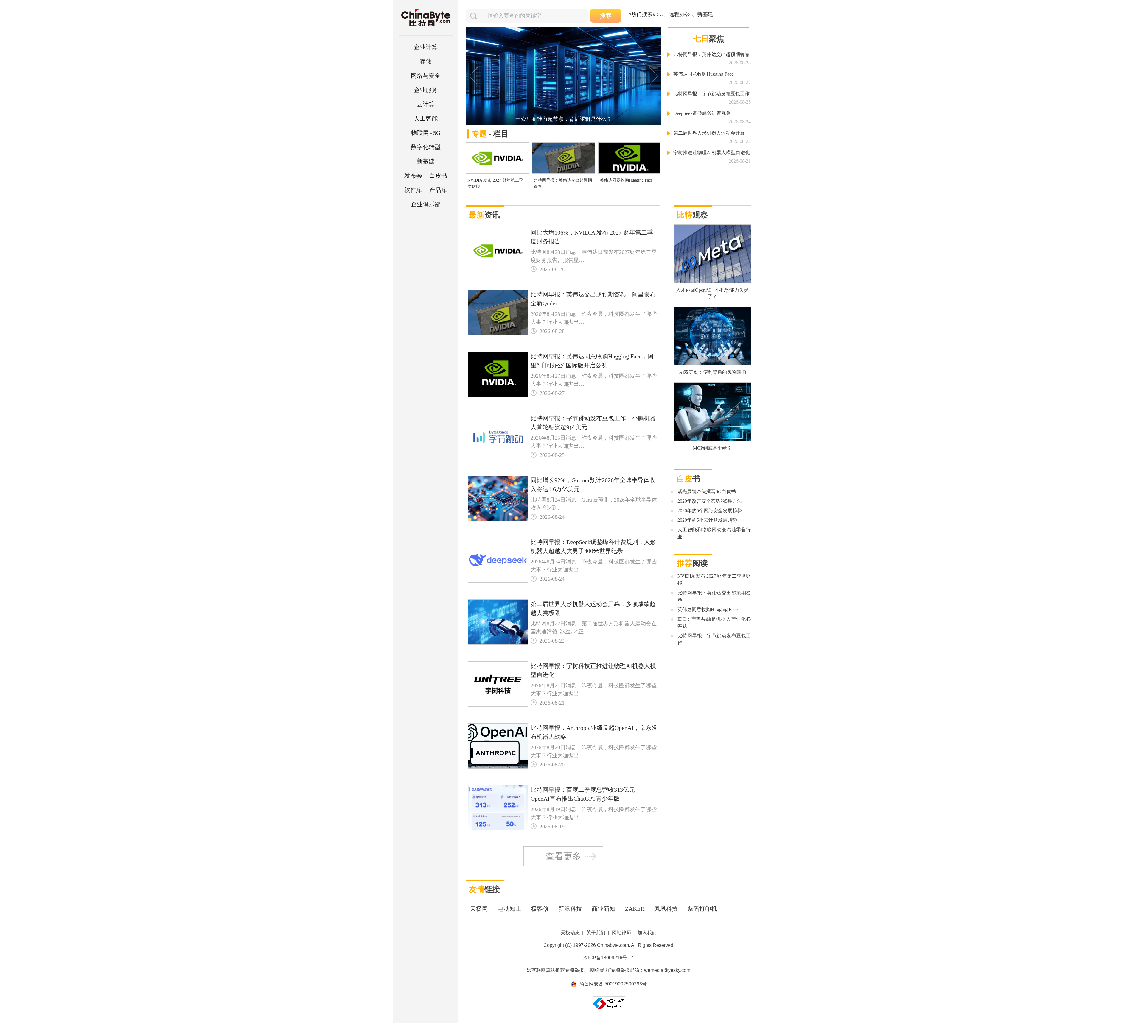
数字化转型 (426, 147)
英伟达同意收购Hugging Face (626, 180)
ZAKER (634, 908)
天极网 (479, 908)
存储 (426, 61)
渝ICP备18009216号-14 (608, 957)
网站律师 (621, 932)
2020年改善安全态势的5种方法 (709, 501)
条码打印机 (702, 908)
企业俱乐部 (426, 204)
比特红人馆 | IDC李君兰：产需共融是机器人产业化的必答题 (563, 119)
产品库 (438, 190)
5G (425, 132)
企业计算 (426, 47)
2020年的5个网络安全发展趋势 (709, 510)
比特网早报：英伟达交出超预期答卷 (563, 183)
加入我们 (647, 932)
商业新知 (603, 908)
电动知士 (509, 908)
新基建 (426, 161)
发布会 (413, 175)
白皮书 (438, 175)
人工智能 (426, 118)
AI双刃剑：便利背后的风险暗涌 (712, 372)
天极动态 (570, 932)
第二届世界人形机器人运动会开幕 (709, 132)
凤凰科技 (666, 908)
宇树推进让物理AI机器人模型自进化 (711, 152)
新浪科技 (570, 908)
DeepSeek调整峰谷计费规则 (702, 113)
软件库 (413, 190)
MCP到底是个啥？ (712, 448)
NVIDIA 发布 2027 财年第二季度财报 (495, 183)
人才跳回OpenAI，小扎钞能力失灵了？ (712, 293)
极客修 (540, 908)
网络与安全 (426, 75)
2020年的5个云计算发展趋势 (707, 520)
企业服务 (426, 90)
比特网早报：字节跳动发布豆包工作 (711, 93)
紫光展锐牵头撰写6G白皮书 (706, 491)
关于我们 (595, 932)
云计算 (426, 104)
